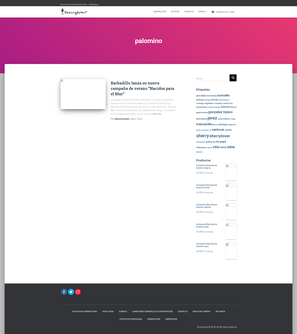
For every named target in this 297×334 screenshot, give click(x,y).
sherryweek (200, 142)
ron (210, 130)
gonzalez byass (220, 112)
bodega (199, 100)
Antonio (213, 96)
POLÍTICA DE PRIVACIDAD (131, 319)
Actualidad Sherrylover (84, 311)
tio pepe (221, 141)
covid (225, 103)
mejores (232, 124)
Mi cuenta (220, 311)
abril (198, 96)
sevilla (228, 129)
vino (216, 147)
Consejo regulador (204, 103)
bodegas (207, 100)
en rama (210, 107)
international (201, 119)
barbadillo (223, 95)
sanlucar (218, 129)
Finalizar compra (202, 311)
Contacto (189, 12)
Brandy (214, 100)
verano (209, 148)
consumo (218, 103)
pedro (198, 130)
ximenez (199, 152)
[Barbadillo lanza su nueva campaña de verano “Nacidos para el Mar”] (83, 94)
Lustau (233, 119)
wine (231, 147)
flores (234, 107)
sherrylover (219, 136)
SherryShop (171, 319)
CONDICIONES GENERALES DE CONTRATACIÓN (152, 311)
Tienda (201, 12)
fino (229, 107)
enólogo (217, 107)
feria (223, 106)
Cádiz (231, 103)
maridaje (223, 124)
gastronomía (202, 112)
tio (214, 141)
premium (204, 130)
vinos (223, 147)
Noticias (175, 12)
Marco (214, 125)
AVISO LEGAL (108, 311)
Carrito (123, 311)
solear (208, 141)
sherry (202, 135)
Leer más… (157, 114)
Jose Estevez (224, 119)
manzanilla (204, 124)
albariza (205, 95)
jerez (212, 118)
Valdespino (201, 147)
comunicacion (223, 100)
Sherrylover (159, 12)
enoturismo (201, 107)
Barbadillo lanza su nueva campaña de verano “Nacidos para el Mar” (142, 88)
